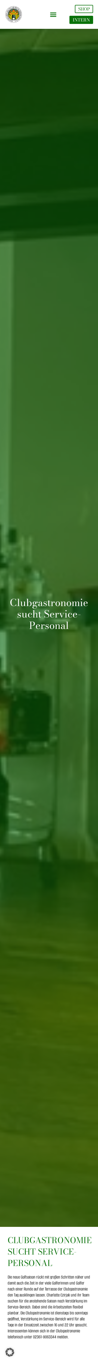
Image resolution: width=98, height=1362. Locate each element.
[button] (53, 14)
